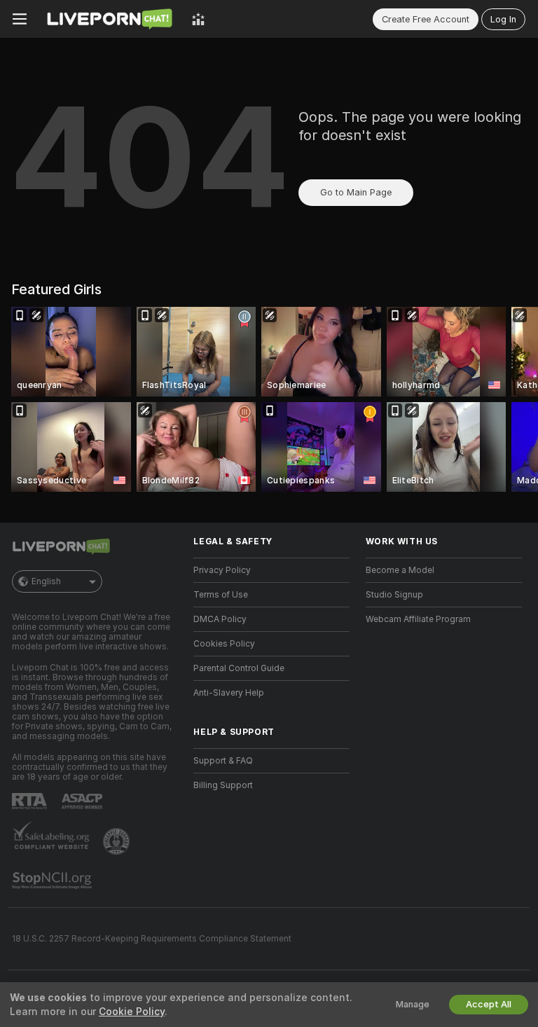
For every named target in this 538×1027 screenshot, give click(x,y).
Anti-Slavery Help (228, 693)
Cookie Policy (132, 1011)
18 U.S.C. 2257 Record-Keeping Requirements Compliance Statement (151, 939)
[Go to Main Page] (109, 19)
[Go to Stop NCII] (53, 880)
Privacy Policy (222, 570)
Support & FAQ (223, 761)
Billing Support (223, 785)
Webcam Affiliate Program (418, 619)
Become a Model (400, 570)
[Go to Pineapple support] (117, 841)
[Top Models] (198, 19)
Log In (503, 19)
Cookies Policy (224, 644)
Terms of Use (220, 595)
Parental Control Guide (238, 668)
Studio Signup (394, 595)
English (46, 581)
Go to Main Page (356, 192)
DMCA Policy (220, 619)
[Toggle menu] (19, 19)
